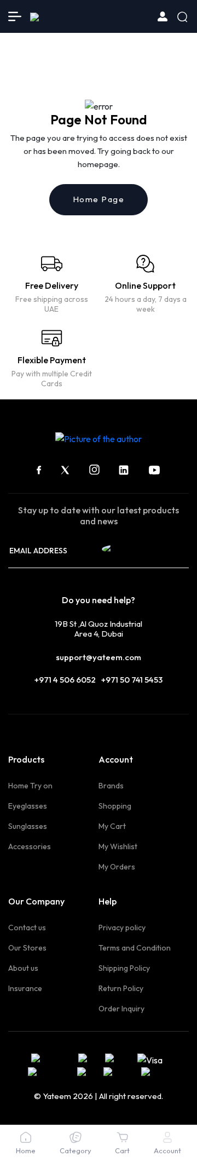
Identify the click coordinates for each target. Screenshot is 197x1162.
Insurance (25, 988)
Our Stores (27, 948)
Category (75, 1150)
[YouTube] (154, 470)
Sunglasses (27, 826)
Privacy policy (122, 927)
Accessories (29, 846)
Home (26, 1150)
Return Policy (121, 988)
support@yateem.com (98, 657)
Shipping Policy (124, 968)
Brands (111, 786)
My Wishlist (118, 846)
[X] (65, 470)
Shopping (115, 806)
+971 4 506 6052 (65, 679)
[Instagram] (94, 470)
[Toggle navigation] (14, 16)
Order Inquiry (121, 1009)
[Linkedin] (123, 470)
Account (167, 1150)
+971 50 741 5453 (132, 679)
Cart (122, 1150)
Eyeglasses (27, 806)
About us (23, 968)
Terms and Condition (135, 948)
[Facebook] (39, 470)
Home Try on (30, 786)
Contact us (27, 927)
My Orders (117, 867)
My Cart (112, 826)
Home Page (99, 199)
